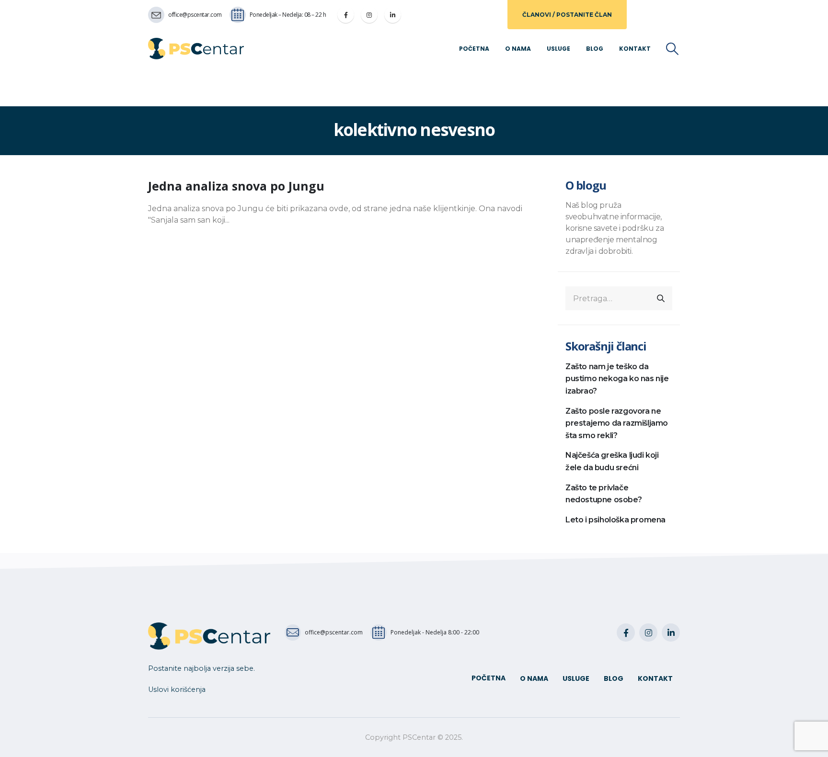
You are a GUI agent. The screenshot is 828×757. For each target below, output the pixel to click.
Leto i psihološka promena (615, 519)
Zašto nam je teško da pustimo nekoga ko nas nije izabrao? (617, 378)
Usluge (558, 49)
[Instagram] (369, 14)
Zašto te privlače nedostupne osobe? (603, 494)
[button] (672, 49)
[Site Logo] (196, 48)
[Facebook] (345, 14)
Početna (474, 49)
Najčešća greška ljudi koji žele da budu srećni (612, 461)
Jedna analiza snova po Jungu (236, 186)
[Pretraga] (660, 298)
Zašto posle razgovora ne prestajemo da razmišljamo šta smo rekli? (616, 423)
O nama (518, 49)
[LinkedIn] (392, 14)
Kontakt (635, 49)
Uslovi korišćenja (177, 689)
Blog (594, 49)
